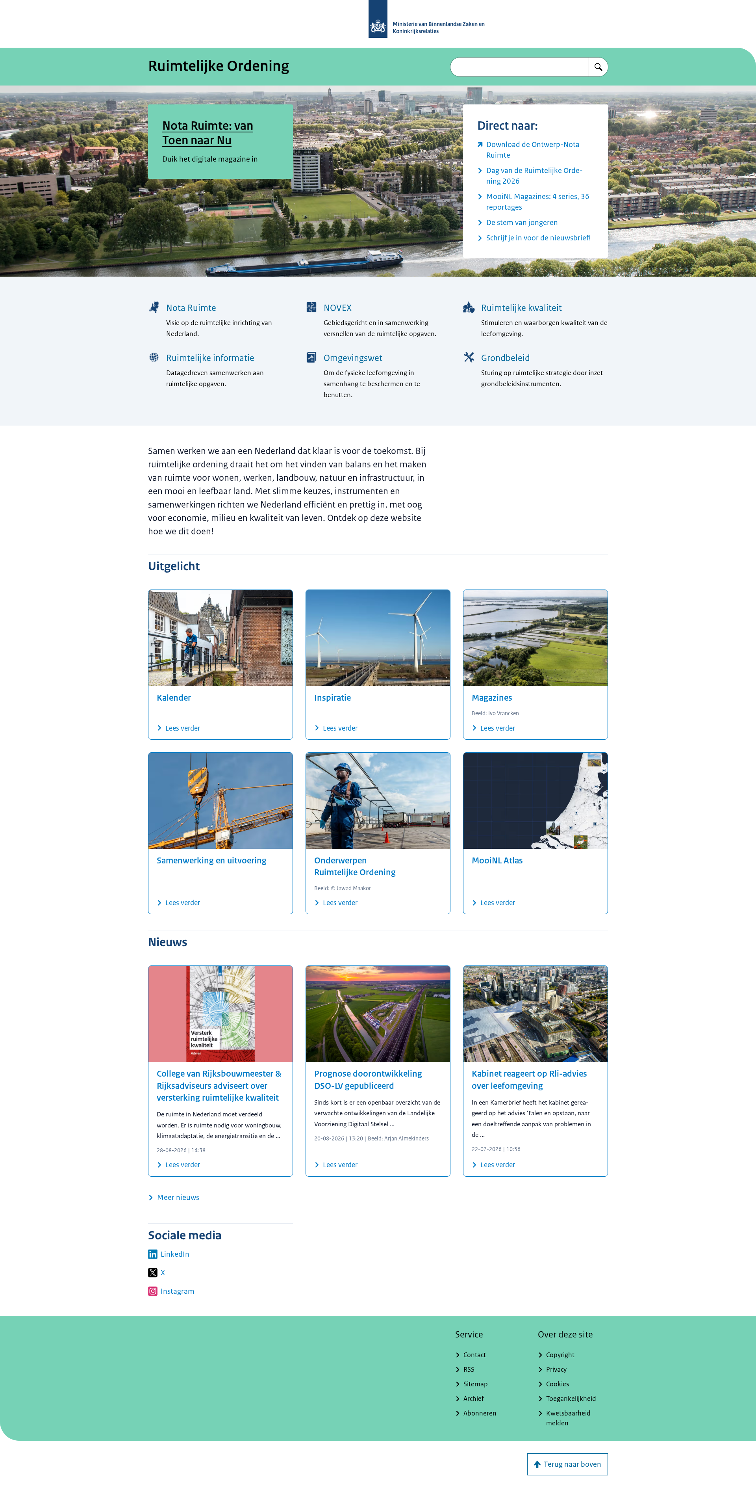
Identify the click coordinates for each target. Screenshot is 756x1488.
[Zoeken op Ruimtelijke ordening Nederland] (598, 67)
